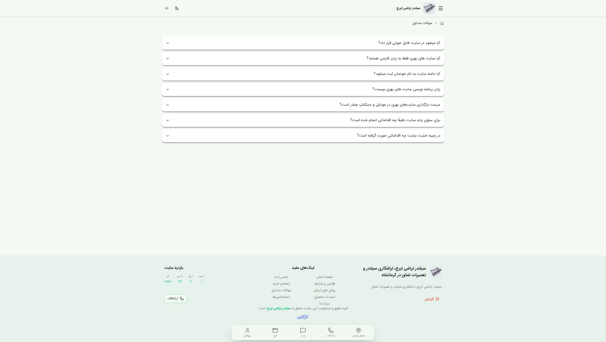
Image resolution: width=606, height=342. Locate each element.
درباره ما (324, 303)
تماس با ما (281, 277)
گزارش (429, 299)
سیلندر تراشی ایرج (279, 308)
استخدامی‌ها (281, 297)
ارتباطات (172, 298)
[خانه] (442, 23)
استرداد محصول (324, 297)
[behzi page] (303, 317)
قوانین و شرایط (324, 283)
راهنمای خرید (281, 283)
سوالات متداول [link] (422, 23)
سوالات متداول (281, 290)
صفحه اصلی (324, 277)
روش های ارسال (325, 290)
